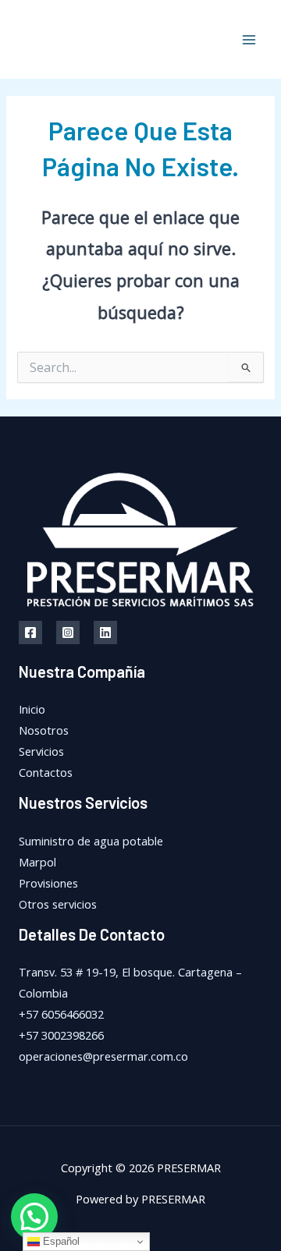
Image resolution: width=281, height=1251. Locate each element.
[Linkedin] (105, 632)
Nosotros (44, 730)
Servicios (41, 751)
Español (60, 1241)
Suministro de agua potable (91, 841)
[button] (34, 1216)
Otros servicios (58, 904)
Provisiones (48, 883)
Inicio (32, 709)
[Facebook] (30, 632)
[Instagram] (68, 632)
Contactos (46, 772)
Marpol (37, 862)
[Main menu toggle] (249, 39)
